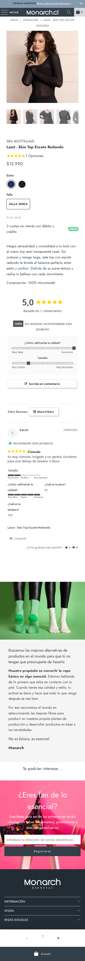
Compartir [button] (19, 538)
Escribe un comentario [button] (44, 384)
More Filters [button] (45, 412)
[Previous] (9, 67)
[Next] (75, 67)
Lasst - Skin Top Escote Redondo (29, 527)
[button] (67, 547)
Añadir (46, 954)
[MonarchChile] (42, 12)
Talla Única (18, 204)
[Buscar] (69, 12)
